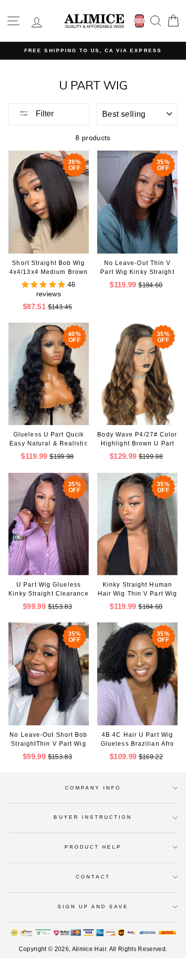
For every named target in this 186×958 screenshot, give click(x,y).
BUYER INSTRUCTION (93, 817)
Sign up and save (93, 906)
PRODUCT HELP (93, 847)
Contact (93, 876)
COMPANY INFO (93, 787)
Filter (44, 113)
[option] (93, 51)
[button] (44, 284)
